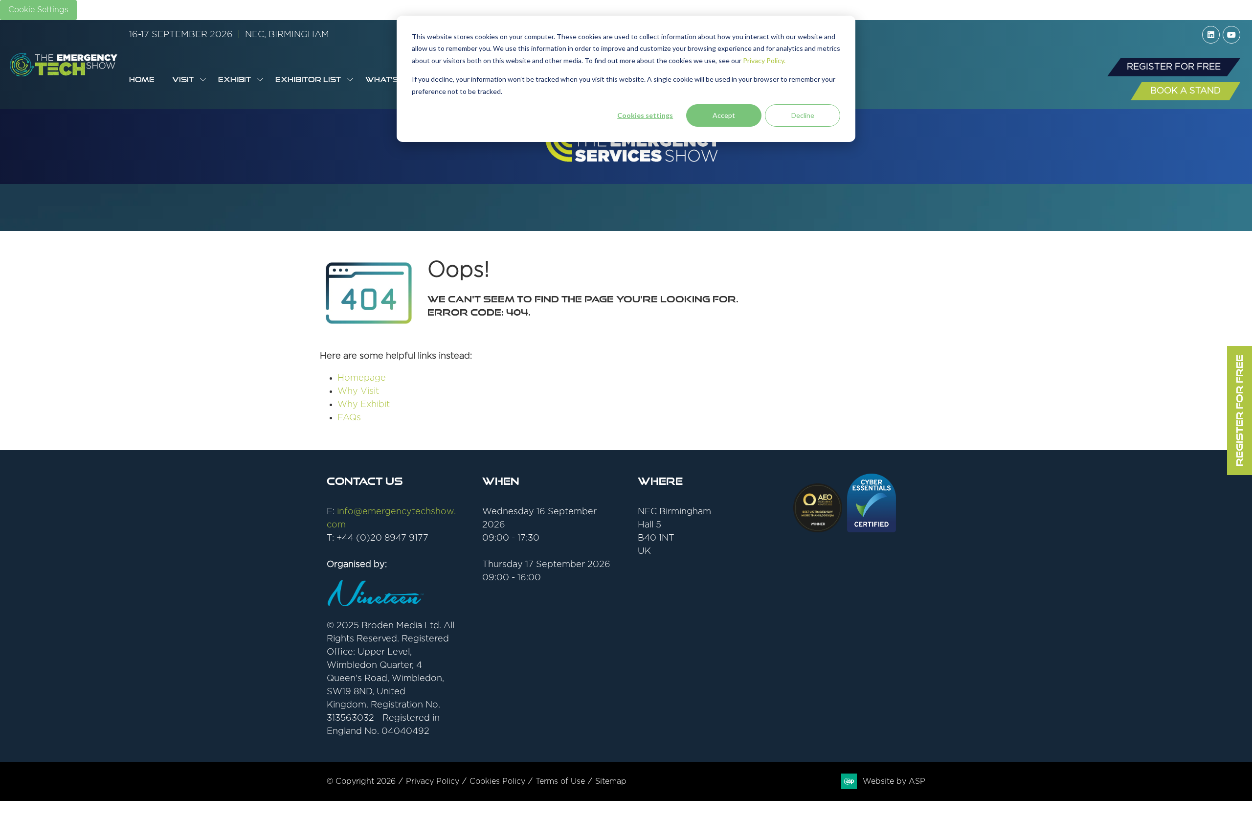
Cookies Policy (497, 781)
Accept (724, 115)
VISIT (183, 79)
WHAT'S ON (389, 79)
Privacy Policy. (764, 60)
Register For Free (1239, 410)
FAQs (349, 417)
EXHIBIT (234, 79)
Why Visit (358, 391)
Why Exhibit (363, 404)
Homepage (361, 378)
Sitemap (610, 781)
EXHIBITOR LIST (308, 79)
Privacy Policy (432, 781)
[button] (1173, 67)
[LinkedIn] (1211, 35)
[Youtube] (1231, 35)
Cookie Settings (38, 10)
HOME (142, 79)
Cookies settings (645, 115)
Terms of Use (560, 781)
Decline (802, 115)
